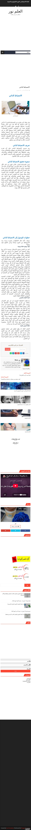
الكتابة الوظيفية (27, 418)
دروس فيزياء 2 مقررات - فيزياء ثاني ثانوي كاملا (21, 611)
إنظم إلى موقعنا (15, 526)
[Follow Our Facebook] (25, 530)
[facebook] (18, 6)
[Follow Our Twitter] (15, 530)
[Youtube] (13, 5)
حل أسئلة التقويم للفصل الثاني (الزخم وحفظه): (14, 614)
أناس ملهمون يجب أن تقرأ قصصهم (23, 404)
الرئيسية (28, 678)
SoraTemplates (10, 828)
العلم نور (15, 11)
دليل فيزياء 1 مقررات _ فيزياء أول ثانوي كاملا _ (21, 600)
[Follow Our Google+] (5, 530)
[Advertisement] (15, 33)
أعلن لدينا (28, 679)
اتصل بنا (28, 682)
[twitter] (16, 6)
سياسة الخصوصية (26, 681)
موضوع (18, 90)
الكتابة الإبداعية (27, 431)
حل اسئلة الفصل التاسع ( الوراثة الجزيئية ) (15, 604)
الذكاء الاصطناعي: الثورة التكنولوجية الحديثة (22, 390)
